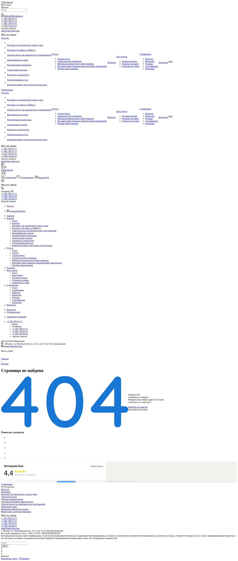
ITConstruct (24, 558)
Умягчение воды (9, 497)
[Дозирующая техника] (29, 67)
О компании (18, 290)
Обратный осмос (9, 507)
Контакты (5, 492)
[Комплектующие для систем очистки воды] (29, 82)
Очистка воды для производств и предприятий (23, 504)
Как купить (17, 275)
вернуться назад (139, 409)
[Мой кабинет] (2, 165)
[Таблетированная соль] (29, 77)
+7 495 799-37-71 (9, 18)
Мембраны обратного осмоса (15, 509)
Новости (5, 489)
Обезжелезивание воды (12, 499)
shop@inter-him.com (10, 31)
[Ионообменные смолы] (29, 57)
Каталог (16, 223)
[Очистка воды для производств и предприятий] (29, 52)
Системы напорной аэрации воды (17, 502)
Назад (15, 221)
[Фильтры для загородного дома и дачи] (29, 43)
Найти (4, 546)
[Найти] (2, 13)
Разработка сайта (9, 558)
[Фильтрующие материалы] (29, 62)
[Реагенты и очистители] (29, 72)
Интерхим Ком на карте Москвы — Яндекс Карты (119, 481)
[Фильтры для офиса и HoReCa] (29, 48)
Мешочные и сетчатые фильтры (16, 512)
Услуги (15, 253)
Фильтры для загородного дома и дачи (19, 494)
